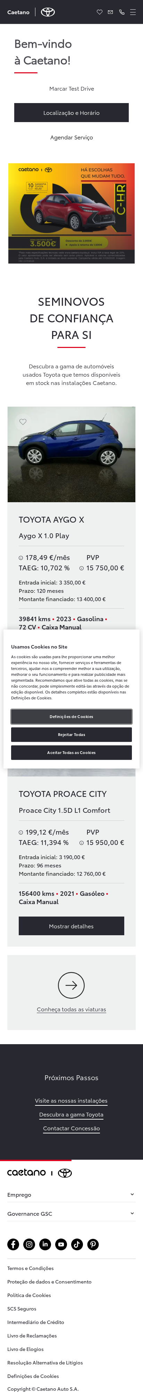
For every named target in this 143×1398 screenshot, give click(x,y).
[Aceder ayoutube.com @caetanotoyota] (61, 1244)
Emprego (19, 1194)
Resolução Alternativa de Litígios (45, 1362)
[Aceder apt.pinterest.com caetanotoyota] (93, 1244)
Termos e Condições (30, 1267)
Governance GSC (29, 1213)
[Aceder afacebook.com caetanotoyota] (13, 1244)
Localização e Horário (71, 112)
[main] (71, 592)
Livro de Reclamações (32, 1335)
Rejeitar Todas (71, 734)
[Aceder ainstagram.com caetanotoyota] (29, 1244)
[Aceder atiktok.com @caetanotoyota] (77, 1244)
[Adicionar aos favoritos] (23, 422)
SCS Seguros (21, 1308)
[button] (122, 12)
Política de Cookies (29, 1294)
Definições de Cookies (33, 1375)
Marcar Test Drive (71, 88)
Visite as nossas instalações (71, 1100)
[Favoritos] (99, 12)
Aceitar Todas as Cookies (71, 752)
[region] (71, 699)
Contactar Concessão (71, 1128)
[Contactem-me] (110, 12)
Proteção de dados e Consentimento (49, 1281)
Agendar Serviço (71, 137)
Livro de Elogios (25, 1348)
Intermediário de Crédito (35, 1321)
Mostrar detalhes (71, 926)
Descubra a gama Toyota (71, 1114)
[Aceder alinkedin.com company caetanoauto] (45, 1244)
